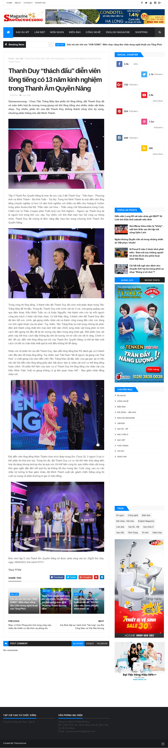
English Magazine (118, 32)
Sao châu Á (122, 434)
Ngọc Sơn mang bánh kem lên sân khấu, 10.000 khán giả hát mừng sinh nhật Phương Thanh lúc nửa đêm (56, 602)
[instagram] (155, 3)
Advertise (40, 3)
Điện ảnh (158, 44)
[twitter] (146, 3)
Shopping (141, 32)
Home (9, 3)
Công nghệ (122, 401)
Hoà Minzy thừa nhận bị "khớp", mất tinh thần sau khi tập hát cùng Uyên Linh (146, 229)
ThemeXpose (20, 743)
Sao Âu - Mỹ (122, 429)
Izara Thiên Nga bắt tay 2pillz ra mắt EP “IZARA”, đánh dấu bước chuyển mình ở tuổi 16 (86, 604)
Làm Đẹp (39, 32)
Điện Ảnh (75, 32)
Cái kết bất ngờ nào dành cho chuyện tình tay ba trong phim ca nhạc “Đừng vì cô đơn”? (146, 268)
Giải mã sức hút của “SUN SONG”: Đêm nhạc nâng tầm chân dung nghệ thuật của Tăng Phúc (93, 44)
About (18, 3)
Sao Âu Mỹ (22, 32)
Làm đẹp (121, 423)
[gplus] (159, 3)
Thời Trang (122, 446)
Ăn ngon (121, 396)
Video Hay (122, 457)
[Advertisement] (140, 183)
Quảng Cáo (127, 280)
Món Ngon (57, 32)
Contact (28, 3)
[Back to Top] (163, 744)
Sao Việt (39, 44)
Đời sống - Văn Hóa (126, 412)
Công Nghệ (93, 32)
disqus (90, 643)
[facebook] (142, 3)
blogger (78, 643)
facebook (102, 643)
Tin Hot (121, 451)
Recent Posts (152, 280)
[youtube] (151, 3)
